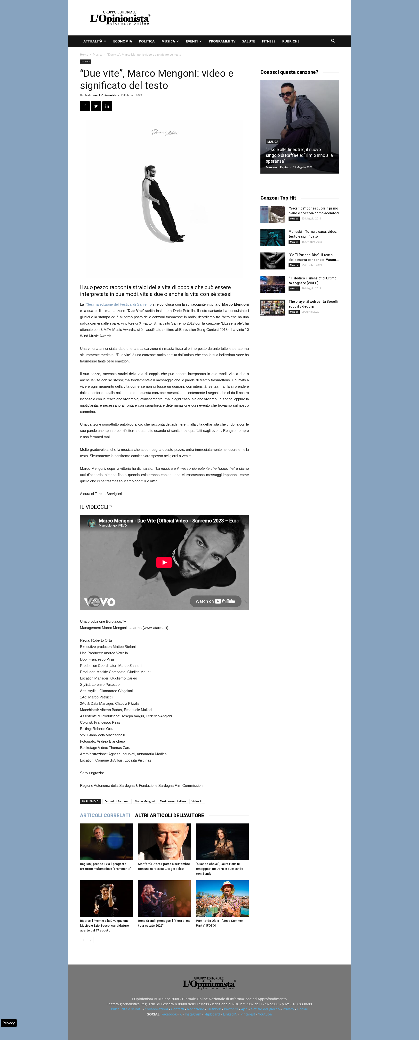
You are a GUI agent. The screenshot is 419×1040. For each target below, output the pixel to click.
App (244, 1009)
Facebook (169, 1014)
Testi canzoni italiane (173, 801)
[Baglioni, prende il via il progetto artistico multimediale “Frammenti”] (106, 841)
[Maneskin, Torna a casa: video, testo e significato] (272, 237)
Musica (168, 41)
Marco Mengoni (145, 801)
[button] (333, 41)
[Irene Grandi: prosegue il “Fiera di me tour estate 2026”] (164, 898)
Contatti (177, 1009)
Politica (147, 41)
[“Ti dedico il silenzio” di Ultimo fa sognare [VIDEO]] (272, 284)
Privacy (288, 1009)
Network (214, 1009)
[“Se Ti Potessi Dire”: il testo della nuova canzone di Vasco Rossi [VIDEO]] (272, 260)
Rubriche (290, 41)
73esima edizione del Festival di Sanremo (118, 304)
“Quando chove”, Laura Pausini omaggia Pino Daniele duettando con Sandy (219, 868)
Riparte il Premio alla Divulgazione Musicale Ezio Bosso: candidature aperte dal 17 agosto (104, 925)
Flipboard (212, 1014)
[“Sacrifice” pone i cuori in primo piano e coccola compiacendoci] (272, 214)
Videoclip (197, 801)
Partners (231, 1009)
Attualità (92, 41)
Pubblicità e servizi (126, 1009)
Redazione (195, 1009)
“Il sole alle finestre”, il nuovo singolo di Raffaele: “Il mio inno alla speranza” (299, 155)
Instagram (193, 1014)
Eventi (192, 41)
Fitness (268, 41)
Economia (122, 41)
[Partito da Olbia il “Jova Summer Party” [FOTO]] (222, 898)
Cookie (302, 1009)
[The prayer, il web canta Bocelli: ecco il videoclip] (272, 307)
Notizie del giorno (265, 1009)
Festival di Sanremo (117, 801)
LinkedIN (230, 1014)
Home (84, 54)
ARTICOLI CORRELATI (105, 815)
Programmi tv (222, 41)
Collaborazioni (156, 1009)
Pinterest (248, 1014)
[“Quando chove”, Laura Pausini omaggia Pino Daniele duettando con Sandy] (222, 841)
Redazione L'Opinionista (101, 95)
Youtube (265, 1014)
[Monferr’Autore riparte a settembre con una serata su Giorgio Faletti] (164, 841)
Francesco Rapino (277, 167)
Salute (248, 41)
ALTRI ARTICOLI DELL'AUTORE (169, 815)
